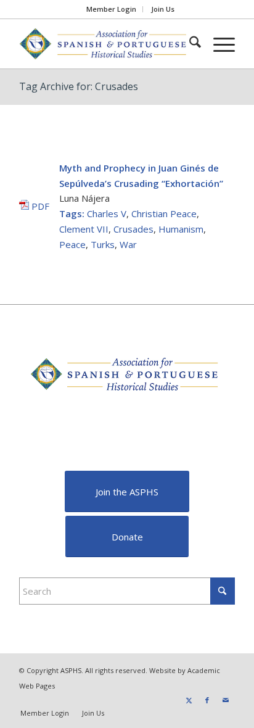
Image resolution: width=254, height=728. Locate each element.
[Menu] (218, 43)
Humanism (180, 229)
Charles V (106, 213)
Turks (103, 244)
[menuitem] (111, 9)
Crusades (133, 229)
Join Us (162, 9)
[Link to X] (188, 700)
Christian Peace (164, 213)
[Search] (189, 43)
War (128, 244)
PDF (39, 206)
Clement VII (84, 229)
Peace (72, 244)
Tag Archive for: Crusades (78, 86)
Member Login (111, 9)
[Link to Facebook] (207, 700)
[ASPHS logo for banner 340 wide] (105, 43)
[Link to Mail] (225, 700)
